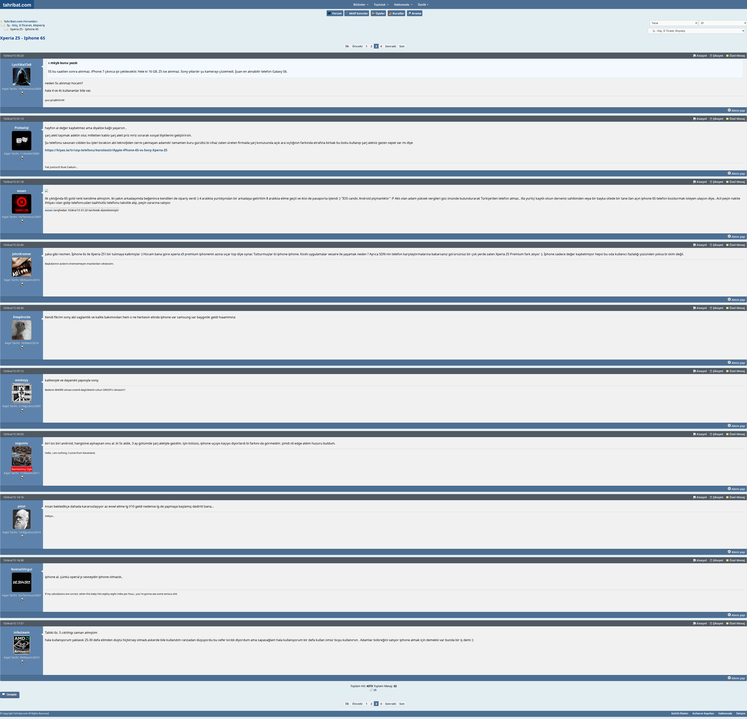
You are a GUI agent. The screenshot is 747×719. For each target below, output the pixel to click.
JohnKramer (21, 254)
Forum (336, 13)
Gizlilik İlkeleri (679, 713)
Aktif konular (358, 13)
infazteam (22, 632)
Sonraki (390, 46)
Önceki (357, 46)
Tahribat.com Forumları (20, 21)
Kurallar (398, 13)
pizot (21, 506)
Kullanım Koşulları (703, 713)
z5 (182, 254)
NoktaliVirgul (21, 569)
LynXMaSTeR (22, 64)
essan (21, 191)
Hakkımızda (725, 713)
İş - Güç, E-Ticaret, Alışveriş (26, 25)
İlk (347, 46)
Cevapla (12, 694)
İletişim (740, 713)
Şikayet (718, 55)
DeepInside (21, 317)
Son (402, 46)
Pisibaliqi (22, 128)
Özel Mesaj (737, 55)
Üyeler (380, 13)
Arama (416, 13)
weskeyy (21, 380)
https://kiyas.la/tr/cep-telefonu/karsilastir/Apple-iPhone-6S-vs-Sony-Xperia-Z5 (106, 150)
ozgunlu (21, 443)
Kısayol (702, 55)
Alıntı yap (738, 110)
